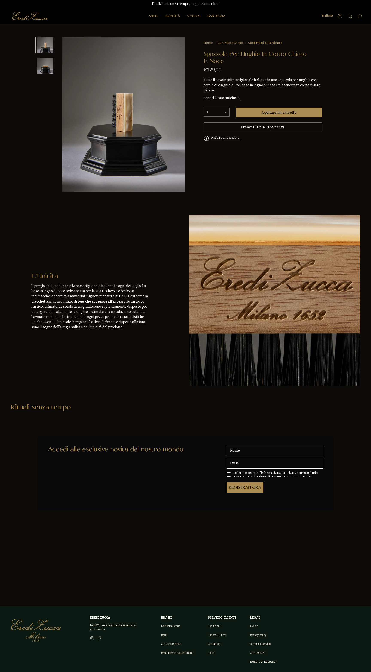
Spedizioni (214, 626)
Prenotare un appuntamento (177, 652)
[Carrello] (360, 16)
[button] (154, 16)
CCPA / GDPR (257, 652)
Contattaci (214, 643)
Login (211, 652)
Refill (164, 635)
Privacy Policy (258, 635)
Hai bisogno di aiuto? (226, 138)
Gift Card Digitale (171, 643)
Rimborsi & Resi (217, 635)
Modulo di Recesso (262, 661)
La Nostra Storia (170, 626)
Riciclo (254, 626)
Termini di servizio (260, 643)
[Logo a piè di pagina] (36, 630)
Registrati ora (245, 487)
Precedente (65, 108)
